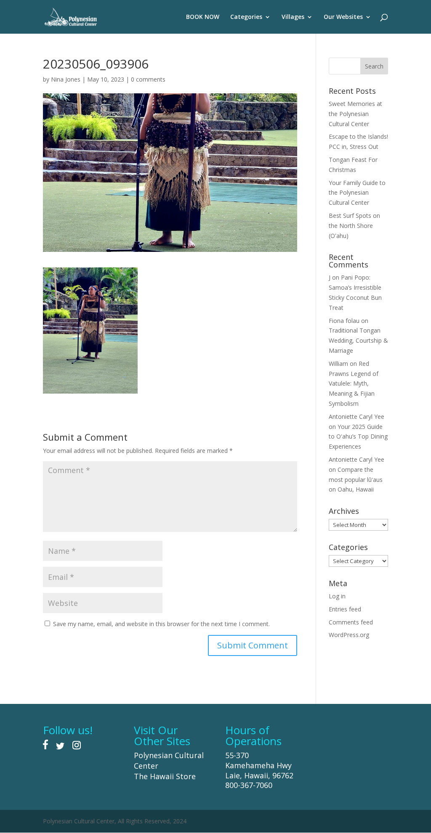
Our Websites (343, 17)
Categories (246, 17)
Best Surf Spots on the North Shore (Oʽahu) (354, 226)
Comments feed (351, 622)
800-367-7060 (248, 785)
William (338, 364)
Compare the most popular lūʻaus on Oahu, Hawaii (356, 479)
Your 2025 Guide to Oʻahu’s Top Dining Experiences (358, 437)
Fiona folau (344, 321)
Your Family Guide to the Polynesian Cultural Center (357, 193)
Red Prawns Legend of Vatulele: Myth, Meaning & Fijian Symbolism (353, 383)
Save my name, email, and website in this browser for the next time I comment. (161, 624)
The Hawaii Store (165, 776)
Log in (337, 596)
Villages (293, 17)
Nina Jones (65, 79)
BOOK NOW (202, 17)
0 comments (148, 79)
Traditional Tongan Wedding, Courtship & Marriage (358, 340)
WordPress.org (349, 635)
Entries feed (345, 609)
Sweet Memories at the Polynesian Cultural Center (355, 114)
